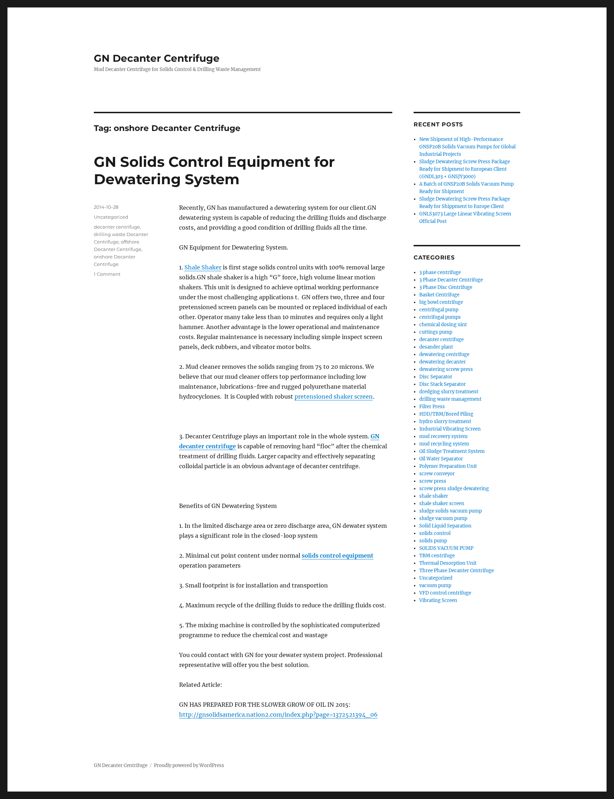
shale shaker (433, 496)
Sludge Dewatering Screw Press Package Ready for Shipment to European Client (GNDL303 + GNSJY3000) (464, 169)
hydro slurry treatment (445, 421)
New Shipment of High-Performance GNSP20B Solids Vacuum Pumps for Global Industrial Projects (467, 146)
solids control (435, 533)
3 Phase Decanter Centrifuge (451, 280)
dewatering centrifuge (444, 354)
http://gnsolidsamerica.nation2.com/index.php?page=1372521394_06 (278, 714)
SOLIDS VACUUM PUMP (446, 548)
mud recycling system (444, 444)
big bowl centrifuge (441, 302)
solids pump (433, 541)
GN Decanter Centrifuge (157, 58)
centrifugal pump (438, 310)
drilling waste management (450, 399)
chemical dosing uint (443, 325)
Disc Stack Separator (442, 384)
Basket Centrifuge (439, 295)
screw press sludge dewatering (454, 489)
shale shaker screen (441, 503)
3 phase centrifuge (440, 272)
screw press (432, 481)
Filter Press (432, 407)
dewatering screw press (446, 369)
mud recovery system (443, 436)
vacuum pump (435, 585)
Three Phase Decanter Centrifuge (456, 571)
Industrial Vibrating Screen (450, 429)
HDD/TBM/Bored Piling (446, 414)
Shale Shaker (202, 267)
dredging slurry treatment (448, 392)
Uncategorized (111, 217)
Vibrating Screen (438, 600)
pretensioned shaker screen (334, 396)
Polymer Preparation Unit (448, 466)
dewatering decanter (442, 362)
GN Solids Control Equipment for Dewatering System (214, 170)
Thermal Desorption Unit (447, 563)
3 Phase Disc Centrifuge (445, 287)
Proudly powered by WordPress (189, 765)
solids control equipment (337, 555)
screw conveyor (437, 474)
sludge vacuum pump (443, 518)
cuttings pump (435, 332)
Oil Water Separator (441, 459)
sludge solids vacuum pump (450, 511)
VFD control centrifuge (445, 593)
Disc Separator (435, 377)
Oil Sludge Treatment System (452, 451)
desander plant (436, 347)
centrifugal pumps (440, 317)
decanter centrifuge (117, 227)
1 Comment (107, 274)
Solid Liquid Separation (445, 526)
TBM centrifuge (437, 556)
